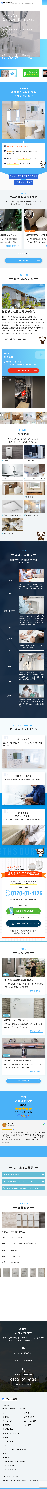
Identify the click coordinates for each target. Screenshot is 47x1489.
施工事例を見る (23, 260)
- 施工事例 (6, 1417)
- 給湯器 (5, 1437)
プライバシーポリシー (11, 1476)
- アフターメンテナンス (11, 1433)
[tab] (18, 253)
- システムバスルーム (10, 1466)
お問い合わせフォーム (23, 1360)
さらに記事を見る (23, 1081)
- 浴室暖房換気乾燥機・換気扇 (13, 1461)
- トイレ (5, 1453)
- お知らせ (27, 1413)
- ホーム (5, 1413)
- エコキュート (7, 1441)
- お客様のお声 (28, 1417)
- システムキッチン (9, 1470)
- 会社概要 (27, 1425)
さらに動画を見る (23, 370)
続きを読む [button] (6, 1142)
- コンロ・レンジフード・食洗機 (14, 1449)
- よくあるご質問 (29, 1421)
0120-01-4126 (23, 1379)
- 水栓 (4, 1445)
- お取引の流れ (7, 1429)
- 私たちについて (8, 1421)
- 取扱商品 (6, 1425)
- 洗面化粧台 (6, 1457)
